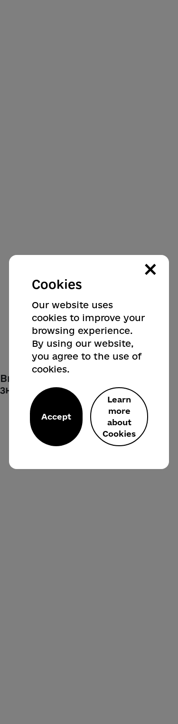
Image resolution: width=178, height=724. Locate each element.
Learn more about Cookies (119, 416)
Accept (56, 416)
